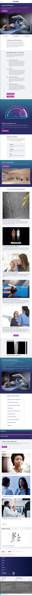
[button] (16, 594)
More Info (30, 592)
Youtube (16, 580)
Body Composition (10, 96)
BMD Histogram (10, 408)
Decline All (26, 592)
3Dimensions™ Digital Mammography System (9, 545)
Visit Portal (4, 446)
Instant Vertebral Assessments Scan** (13, 405)
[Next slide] (29, 528)
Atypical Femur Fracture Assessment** (14, 399)
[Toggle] (31, 1)
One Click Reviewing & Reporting (13, 419)
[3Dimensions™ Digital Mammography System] (16, 537)
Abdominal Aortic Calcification (12, 402)
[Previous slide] (26, 528)
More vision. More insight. (11, 416)
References (4, 524)
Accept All (23, 592)
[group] (16, 349)
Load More (16, 335)
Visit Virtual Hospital (6, 166)
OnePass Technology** (11, 413)
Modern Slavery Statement (19, 578)
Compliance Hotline (18, 577)
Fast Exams (9, 425)
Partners (3, 567)
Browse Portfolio (5, 130)
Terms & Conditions (4, 577)
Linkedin (2, 580)
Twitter (29, 580)
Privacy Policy (3, 578)
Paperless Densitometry (11, 422)
